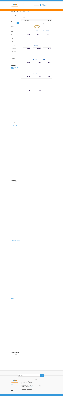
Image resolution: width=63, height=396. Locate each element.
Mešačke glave (14, 48)
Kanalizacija (21, 9)
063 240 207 (22, 3)
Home (17, 11)
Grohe (12, 38)
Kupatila (26, 9)
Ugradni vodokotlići (13, 61)
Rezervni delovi (24, 11)
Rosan (12, 55)
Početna (36, 381)
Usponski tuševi (13, 58)
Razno (11, 34)
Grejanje (13, 9)
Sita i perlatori (14, 51)
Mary (12, 41)
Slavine (30, 9)
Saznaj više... (30, 386)
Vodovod (17, 9)
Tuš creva (13, 52)
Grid (48, 20)
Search (42, 375)
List (50, 20)
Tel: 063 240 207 (13, 384)
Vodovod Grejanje (13, 11)
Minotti (13, 42)
